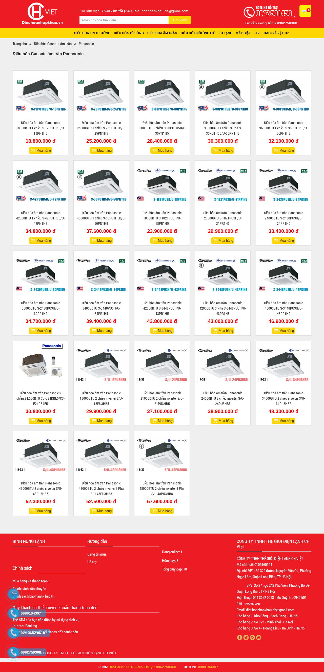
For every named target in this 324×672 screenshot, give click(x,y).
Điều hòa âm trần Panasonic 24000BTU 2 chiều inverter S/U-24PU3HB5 (222, 398)
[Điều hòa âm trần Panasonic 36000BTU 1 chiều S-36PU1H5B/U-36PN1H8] (283, 94)
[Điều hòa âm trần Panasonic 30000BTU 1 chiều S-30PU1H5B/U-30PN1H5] (162, 94)
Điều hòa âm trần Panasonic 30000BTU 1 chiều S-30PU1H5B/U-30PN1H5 (162, 128)
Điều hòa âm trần (162, 33)
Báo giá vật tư (276, 33)
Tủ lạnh (225, 33)
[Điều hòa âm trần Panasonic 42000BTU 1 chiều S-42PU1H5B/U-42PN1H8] (40, 185)
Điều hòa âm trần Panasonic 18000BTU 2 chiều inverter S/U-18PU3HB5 (101, 398)
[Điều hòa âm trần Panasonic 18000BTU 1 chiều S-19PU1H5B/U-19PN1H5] (40, 94)
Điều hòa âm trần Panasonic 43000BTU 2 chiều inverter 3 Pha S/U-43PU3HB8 (101, 488)
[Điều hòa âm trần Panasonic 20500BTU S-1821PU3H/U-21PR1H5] (222, 185)
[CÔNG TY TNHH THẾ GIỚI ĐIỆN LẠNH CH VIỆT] (42, 13)
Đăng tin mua (97, 554)
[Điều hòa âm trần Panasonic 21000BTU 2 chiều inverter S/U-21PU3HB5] (162, 365)
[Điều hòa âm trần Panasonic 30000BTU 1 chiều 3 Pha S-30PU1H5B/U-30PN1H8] (222, 94)
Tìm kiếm (179, 20)
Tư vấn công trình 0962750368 (271, 23)
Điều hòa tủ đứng (129, 33)
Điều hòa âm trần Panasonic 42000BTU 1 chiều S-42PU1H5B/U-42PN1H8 (40, 218)
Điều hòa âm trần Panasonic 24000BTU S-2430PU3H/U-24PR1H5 (283, 218)
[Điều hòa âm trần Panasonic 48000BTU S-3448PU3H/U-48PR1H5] (283, 275)
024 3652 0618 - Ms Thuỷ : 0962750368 (143, 667)
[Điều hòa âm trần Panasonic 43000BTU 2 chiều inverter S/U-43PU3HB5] (40, 455)
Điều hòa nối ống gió (198, 33)
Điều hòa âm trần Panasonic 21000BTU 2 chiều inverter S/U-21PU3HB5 (162, 398)
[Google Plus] (252, 637)
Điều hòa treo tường (92, 33)
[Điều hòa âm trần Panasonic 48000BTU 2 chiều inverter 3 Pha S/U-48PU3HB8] (162, 455)
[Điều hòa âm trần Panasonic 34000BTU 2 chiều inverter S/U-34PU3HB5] (283, 365)
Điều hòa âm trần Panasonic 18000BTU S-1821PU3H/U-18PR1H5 (162, 218)
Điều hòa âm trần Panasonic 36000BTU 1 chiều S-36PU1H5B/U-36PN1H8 (283, 128)
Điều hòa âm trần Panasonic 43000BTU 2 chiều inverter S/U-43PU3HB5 (40, 488)
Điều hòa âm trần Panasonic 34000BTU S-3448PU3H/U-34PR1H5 (101, 308)
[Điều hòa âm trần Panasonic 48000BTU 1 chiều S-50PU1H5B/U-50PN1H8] (101, 185)
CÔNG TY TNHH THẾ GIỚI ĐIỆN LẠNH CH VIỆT (79, 653)
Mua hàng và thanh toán (30, 580)
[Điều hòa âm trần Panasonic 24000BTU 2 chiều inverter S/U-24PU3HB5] (222, 365)
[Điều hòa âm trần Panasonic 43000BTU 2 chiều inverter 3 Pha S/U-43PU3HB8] (101, 455)
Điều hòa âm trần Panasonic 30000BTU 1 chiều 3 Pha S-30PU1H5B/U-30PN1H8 (222, 128)
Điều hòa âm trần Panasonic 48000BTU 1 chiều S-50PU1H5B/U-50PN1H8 (101, 218)
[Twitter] (246, 637)
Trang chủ (20, 43)
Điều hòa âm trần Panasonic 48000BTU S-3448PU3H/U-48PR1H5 (283, 308)
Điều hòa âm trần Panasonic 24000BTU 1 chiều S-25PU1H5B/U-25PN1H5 (101, 128)
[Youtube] (259, 637)
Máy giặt (243, 33)
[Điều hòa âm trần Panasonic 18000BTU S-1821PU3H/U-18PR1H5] (162, 185)
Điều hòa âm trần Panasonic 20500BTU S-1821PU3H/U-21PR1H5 (222, 218)
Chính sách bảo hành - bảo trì (33, 596)
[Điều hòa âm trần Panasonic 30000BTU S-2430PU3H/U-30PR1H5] (40, 275)
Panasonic (86, 43)
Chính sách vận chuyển (29, 588)
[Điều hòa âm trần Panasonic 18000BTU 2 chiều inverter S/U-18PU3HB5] (101, 365)
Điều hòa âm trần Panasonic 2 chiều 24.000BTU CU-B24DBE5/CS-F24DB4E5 (40, 398)
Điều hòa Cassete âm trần (53, 43)
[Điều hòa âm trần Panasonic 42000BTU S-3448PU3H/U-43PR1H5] (162, 275)
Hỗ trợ (91, 561)
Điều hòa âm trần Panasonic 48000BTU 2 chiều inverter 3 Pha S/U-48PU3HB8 (162, 488)
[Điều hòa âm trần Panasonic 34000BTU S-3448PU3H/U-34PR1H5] (101, 275)
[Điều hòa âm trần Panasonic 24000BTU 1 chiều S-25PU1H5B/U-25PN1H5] (101, 94)
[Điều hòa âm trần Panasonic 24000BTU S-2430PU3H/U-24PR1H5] (283, 185)
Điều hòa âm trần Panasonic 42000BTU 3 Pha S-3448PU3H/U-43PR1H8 (222, 308)
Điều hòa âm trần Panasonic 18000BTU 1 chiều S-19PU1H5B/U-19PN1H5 (40, 128)
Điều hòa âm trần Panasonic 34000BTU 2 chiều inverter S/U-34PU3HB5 (283, 398)
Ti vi (257, 33)
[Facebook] (240, 637)
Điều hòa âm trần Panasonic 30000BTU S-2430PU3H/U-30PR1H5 (40, 308)
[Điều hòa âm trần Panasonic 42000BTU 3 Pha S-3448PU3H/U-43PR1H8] (222, 275)
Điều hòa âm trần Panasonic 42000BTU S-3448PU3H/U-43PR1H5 (162, 308)
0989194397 (208, 667)
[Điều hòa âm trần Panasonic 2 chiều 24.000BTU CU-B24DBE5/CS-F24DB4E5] (40, 365)
